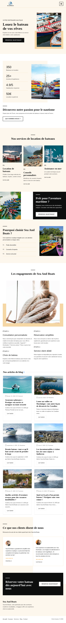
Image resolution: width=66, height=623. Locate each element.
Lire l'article (10, 413)
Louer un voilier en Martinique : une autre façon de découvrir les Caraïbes (48, 403)
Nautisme (51, 397)
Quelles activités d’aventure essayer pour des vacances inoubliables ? (16, 497)
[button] (49, 584)
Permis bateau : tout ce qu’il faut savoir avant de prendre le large (16, 451)
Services (16, 619)
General (20, 396)
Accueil (5, 619)
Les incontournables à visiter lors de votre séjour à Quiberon (48, 451)
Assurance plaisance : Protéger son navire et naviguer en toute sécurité (15, 402)
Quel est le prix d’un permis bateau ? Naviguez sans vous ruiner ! (48, 497)
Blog (21, 619)
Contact (25, 619)
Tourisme (50, 445)
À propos (10, 619)
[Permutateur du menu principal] (61, 4)
